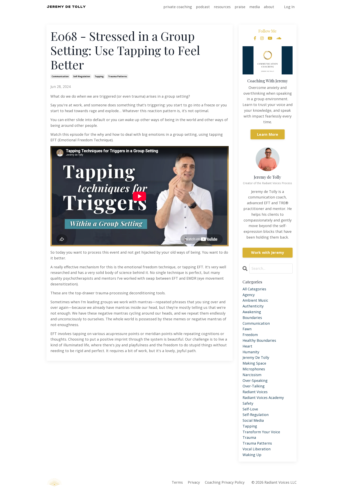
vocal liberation (257, 449)
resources (222, 6)
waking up (252, 454)
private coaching (177, 6)
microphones (254, 369)
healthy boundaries (259, 340)
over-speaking (255, 380)
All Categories (254, 289)
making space (254, 363)
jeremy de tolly (256, 357)
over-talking (254, 386)
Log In (289, 6)
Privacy (194, 482)
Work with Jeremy (267, 252)
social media (253, 420)
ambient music (255, 300)
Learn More (267, 134)
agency (249, 294)
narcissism (252, 374)
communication (60, 76)
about (269, 6)
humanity (251, 352)
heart (247, 346)
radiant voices (255, 391)
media (254, 6)
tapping (99, 76)
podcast (203, 6)
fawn (247, 328)
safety (248, 403)
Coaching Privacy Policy (225, 482)
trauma (249, 437)
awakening (252, 311)
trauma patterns (117, 76)
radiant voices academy (263, 397)
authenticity (253, 306)
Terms (177, 482)
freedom (250, 334)
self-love (250, 409)
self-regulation (81, 76)
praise (240, 6)
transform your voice (261, 431)
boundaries (252, 317)
